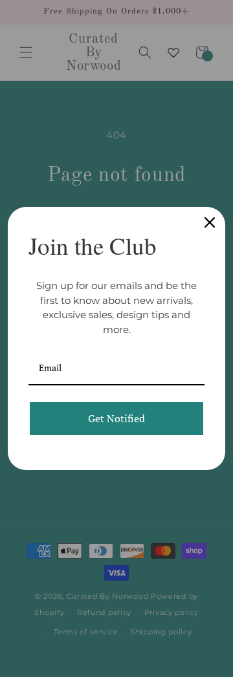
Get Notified (116, 418)
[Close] (209, 222)
